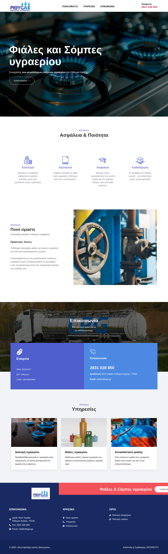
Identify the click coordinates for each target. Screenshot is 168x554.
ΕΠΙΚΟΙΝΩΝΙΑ (108, 6)
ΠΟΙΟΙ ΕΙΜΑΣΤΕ (70, 6)
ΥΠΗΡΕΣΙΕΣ (89, 6)
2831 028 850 (149, 7)
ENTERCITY (153, 547)
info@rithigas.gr (103, 379)
